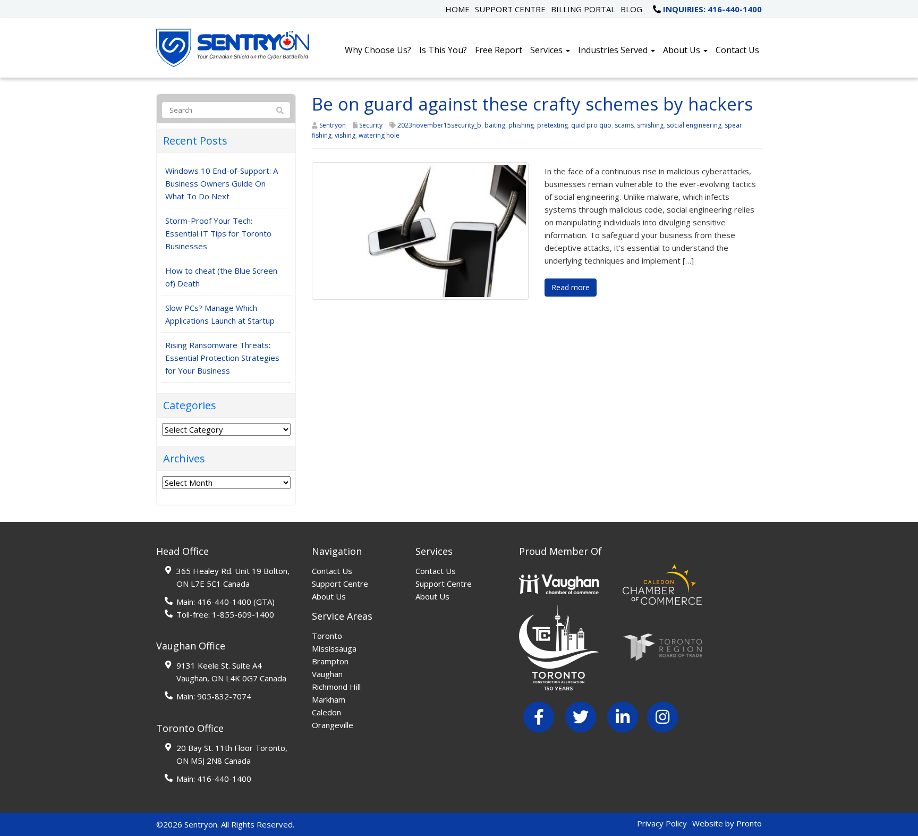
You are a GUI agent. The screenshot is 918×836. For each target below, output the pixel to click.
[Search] (280, 110)
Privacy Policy (662, 823)
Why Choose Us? (378, 50)
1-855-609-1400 (243, 614)
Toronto (327, 635)
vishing (345, 135)
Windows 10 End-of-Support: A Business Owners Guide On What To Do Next (221, 183)
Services (547, 50)
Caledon (326, 712)
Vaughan (327, 674)
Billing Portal (583, 9)
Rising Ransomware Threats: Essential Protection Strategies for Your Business (222, 358)
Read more (570, 287)
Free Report (498, 50)
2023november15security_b (439, 125)
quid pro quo (591, 125)
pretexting (552, 125)
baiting (494, 125)
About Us (682, 50)
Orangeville (332, 725)
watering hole (379, 135)
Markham (328, 699)
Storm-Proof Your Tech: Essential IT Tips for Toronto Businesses (218, 233)
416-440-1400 (224, 601)
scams (624, 125)
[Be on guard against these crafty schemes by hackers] (420, 230)
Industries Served (614, 50)
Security (370, 125)
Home (457, 9)
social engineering (694, 125)
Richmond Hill (336, 686)
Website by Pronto (727, 823)
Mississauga (334, 648)
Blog (631, 9)
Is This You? (443, 50)
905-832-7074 (224, 696)
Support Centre (510, 9)
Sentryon (332, 125)
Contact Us (737, 50)
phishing (521, 125)
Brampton (330, 661)
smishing (650, 125)
